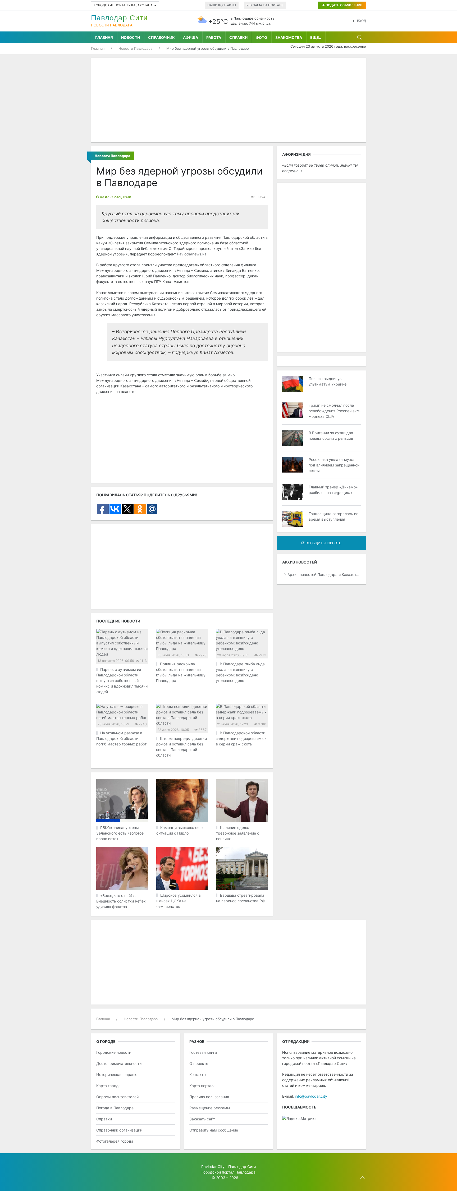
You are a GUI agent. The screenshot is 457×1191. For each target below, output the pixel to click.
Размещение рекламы (209, 1108)
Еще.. (315, 37)
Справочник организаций (119, 1130)
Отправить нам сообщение (213, 1130)
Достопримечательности (118, 1063)
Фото (261, 37)
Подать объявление (343, 5)
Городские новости (113, 1052)
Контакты (197, 1074)
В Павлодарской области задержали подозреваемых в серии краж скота (241, 738)
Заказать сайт (202, 1119)
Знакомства (288, 37)
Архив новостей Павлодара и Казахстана (324, 574)
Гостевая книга (203, 1052)
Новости (130, 37)
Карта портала (202, 1085)
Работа (213, 37)
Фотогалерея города (114, 1141)
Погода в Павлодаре (115, 1108)
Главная (104, 37)
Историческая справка (117, 1074)
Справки (238, 37)
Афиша (190, 37)
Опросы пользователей (117, 1096)
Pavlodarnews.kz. (192, 254)
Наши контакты (221, 5)
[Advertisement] (228, 100)
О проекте (198, 1063)
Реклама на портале (264, 5)
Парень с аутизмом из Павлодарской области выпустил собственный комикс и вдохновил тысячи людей (122, 680)
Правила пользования (209, 1096)
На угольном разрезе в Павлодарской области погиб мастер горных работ (121, 738)
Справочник (161, 37)
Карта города (108, 1085)
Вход (361, 21)
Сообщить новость (323, 543)
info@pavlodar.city (311, 1096)
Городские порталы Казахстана (123, 5)
